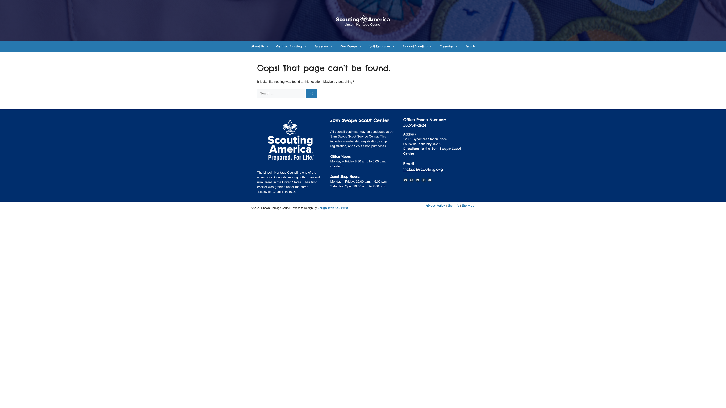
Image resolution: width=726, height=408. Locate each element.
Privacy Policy (436, 205)
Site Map (468, 205)
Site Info (453, 205)
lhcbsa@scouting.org (423, 169)
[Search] (311, 93)
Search (470, 46)
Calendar (446, 46)
